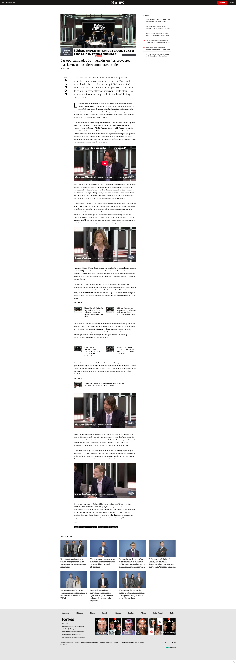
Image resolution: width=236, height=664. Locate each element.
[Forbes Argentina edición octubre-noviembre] (155, 627)
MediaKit (63, 642)
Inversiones (103, 527)
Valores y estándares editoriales (89, 642)
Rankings (131, 613)
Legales (116, 642)
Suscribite (222, 2)
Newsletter (70, 642)
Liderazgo (80, 613)
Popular (146, 15)
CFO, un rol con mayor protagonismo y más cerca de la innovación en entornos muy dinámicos (126, 311)
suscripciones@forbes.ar (75, 634)
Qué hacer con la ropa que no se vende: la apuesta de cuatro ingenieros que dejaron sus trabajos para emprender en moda (158, 20)
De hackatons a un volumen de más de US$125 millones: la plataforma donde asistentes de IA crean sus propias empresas (157, 55)
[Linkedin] (65, 94)
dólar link (93, 527)
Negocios (105, 613)
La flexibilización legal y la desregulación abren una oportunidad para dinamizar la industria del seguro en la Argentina (102, 596)
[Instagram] (168, 642)
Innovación (65, 613)
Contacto (77, 642)
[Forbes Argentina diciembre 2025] (142, 627)
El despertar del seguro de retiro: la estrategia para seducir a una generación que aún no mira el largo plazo (132, 594)
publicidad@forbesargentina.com (75, 626)
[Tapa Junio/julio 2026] (101, 627)
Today (172, 613)
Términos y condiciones (105, 642)
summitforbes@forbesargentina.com (75, 631)
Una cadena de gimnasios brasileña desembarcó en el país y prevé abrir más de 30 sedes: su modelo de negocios (158, 48)
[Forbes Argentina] (118, 2)
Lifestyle (118, 613)
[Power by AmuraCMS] (171, 647)
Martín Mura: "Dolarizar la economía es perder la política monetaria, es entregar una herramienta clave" (93, 312)
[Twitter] (65, 84)
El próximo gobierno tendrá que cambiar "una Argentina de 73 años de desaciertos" (125, 350)
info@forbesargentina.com (72, 629)
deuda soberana (80, 527)
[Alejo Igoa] (128, 627)
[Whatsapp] (65, 80)
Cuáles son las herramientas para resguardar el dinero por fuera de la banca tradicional (93, 351)
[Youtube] (172, 642)
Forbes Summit (158, 613)
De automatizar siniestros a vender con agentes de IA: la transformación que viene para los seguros (73, 563)
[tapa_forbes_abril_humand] (115, 627)
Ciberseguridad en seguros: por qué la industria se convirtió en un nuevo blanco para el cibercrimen (103, 563)
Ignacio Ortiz (64, 68)
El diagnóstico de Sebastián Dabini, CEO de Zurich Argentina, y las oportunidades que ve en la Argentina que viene (158, 27)
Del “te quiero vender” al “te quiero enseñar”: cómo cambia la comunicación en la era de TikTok (73, 594)
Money (92, 613)
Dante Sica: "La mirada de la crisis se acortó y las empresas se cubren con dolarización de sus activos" (104, 385)
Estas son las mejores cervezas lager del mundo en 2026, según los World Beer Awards (158, 34)
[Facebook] (65, 87)
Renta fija (113, 527)
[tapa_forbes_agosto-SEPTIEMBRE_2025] (169, 627)
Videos (143, 613)
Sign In (232, 2)
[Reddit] (65, 91)
